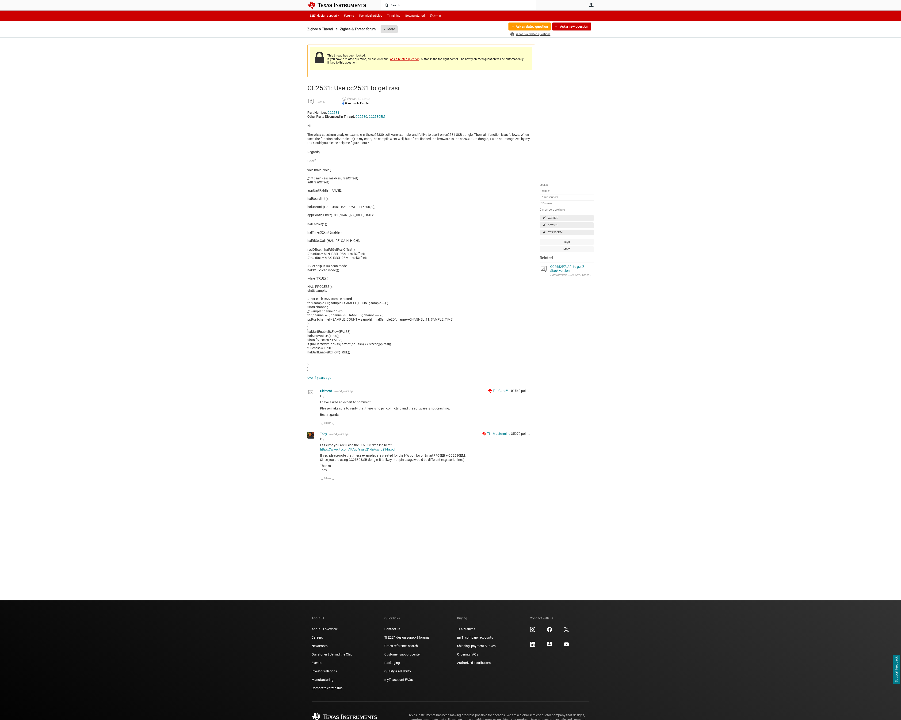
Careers (317, 637)
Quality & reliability (397, 671)
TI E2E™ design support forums (406, 637)
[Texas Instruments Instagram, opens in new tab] (532, 631)
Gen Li (321, 101)
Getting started (415, 15)
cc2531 (553, 225)
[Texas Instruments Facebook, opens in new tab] (549, 631)
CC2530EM (555, 232)
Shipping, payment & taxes (476, 646)
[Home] (340, 5)
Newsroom (320, 646)
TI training (393, 15)
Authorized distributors (474, 663)
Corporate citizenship (327, 688)
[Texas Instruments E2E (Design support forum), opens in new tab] (549, 646)
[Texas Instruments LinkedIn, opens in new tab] (532, 646)
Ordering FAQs (467, 654)
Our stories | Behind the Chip (332, 654)
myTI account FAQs (398, 680)
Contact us (392, 629)
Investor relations (324, 671)
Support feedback (896, 669)
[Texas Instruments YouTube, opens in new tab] (566, 646)
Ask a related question (532, 26)
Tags (566, 241)
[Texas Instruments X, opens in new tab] (566, 631)
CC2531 (333, 112)
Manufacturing (322, 680)
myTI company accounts (475, 637)
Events (316, 663)
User (591, 5)
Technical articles (370, 15)
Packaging (392, 663)
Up (322, 424)
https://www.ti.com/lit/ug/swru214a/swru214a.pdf (358, 449)
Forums (349, 15)
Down (333, 424)
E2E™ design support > (324, 15)
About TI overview (325, 629)
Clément (326, 391)
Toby (324, 434)
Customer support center (402, 654)
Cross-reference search (401, 646)
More (391, 29)
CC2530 (553, 218)
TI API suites (466, 629)
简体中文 (435, 15)
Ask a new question (573, 26)
